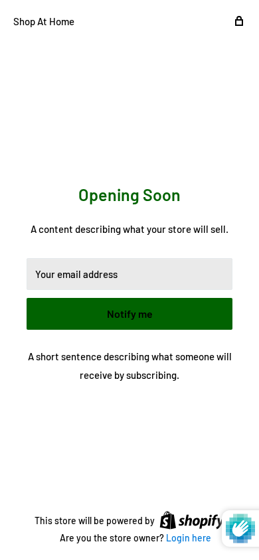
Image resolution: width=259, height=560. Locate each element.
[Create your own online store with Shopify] (191, 519)
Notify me (130, 313)
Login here (188, 537)
